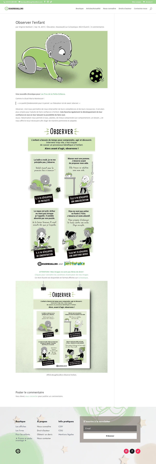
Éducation (51, 27)
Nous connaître (109, 9)
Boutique (79, 9)
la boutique (83, 277)
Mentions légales (66, 434)
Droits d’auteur (125, 9)
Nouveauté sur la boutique (67, 27)
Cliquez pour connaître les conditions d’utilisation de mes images (61, 275)
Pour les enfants (23, 434)
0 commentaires (97, 27)
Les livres (20, 430)
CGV (60, 426)
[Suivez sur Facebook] (132, 451)
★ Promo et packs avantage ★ (24, 439)
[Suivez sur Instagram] (126, 451)
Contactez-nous (140, 9)
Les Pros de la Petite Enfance (53, 94)
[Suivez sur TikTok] (138, 451)
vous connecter (31, 396)
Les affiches (21, 426)
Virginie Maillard (25, 27)
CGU (60, 430)
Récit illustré (84, 27)
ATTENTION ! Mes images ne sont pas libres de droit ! (61, 272)
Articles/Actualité (93, 9)
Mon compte (136, 2)
